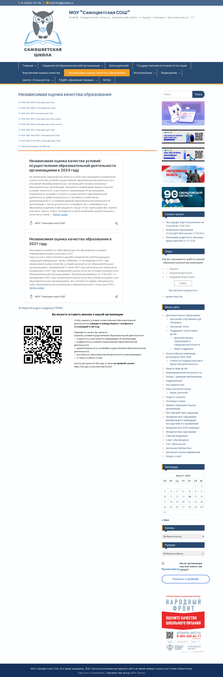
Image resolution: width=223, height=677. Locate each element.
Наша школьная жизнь (178, 388)
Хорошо (173, 268)
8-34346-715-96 (31, 2)
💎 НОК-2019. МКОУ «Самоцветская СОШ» (37, 108)
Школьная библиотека (178, 448)
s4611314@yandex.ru (61, 2)
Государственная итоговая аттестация (162, 65)
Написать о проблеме (186, 579)
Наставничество (175, 384)
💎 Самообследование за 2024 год (33, 146)
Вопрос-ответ (174, 456)
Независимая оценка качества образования (96, 73)
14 (189, 496)
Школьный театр (179, 326)
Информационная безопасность (184, 372)
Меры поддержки (183, 348)
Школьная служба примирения (183, 452)
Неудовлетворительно (182, 276)
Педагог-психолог (176, 397)
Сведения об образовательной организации (71, 65)
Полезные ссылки (175, 401)
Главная (28, 65)
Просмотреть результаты (183, 290)
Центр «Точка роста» (36, 80)
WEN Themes (138, 672)
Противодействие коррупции (182, 412)
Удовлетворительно (180, 272)
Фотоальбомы (143, 73)
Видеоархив (169, 73)
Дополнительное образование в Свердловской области (187, 341)
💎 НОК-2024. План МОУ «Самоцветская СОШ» (39, 135)
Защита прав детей (176, 368)
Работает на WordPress (91, 672)
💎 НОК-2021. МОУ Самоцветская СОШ (35, 113)
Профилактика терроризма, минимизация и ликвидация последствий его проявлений (182, 420)
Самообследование (177, 435)
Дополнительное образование (183, 315)
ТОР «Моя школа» (176, 444)
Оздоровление (174, 380)
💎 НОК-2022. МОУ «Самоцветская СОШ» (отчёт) (40, 124)
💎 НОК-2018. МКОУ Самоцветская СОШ (36, 102)
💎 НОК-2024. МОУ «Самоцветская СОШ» (36, 130)
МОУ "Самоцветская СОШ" (99, 12)
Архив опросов (174, 296)
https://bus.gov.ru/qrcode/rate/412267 (93, 366)
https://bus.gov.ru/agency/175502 (42, 308)
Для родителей (118, 65)
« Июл (165, 520)
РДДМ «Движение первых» (76, 80)
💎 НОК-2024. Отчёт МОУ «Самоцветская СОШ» (39, 140)
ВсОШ (107, 80)
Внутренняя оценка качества (41, 73)
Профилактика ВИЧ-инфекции (182, 427)
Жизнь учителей (179, 392)
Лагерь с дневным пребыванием (184, 376)
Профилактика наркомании (181, 431)
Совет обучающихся (177, 439)
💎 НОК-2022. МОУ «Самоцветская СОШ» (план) (39, 119)
